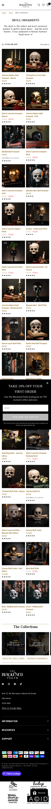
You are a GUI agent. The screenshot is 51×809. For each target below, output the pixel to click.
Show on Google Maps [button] (12, 708)
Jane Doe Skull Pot (33, 491)
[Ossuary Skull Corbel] (37, 515)
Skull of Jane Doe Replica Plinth (11, 230)
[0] (47, 5)
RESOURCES (8, 729)
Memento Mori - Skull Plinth (36, 305)
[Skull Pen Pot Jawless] (37, 364)
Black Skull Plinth (32, 568)
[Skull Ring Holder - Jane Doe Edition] (13, 438)
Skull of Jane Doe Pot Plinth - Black (12, 268)
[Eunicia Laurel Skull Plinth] (13, 328)
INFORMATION (10, 721)
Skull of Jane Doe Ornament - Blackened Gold (36, 454)
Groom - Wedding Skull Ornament (34, 608)
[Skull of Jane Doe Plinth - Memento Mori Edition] (13, 515)
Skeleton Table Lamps (13, 659)
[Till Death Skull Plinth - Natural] (13, 476)
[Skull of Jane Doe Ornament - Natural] (13, 98)
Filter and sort (11, 44)
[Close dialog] (47, 383)
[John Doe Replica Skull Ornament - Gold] (37, 98)
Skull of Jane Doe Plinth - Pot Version (37, 268)
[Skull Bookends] (13, 364)
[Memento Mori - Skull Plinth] (37, 290)
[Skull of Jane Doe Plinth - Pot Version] (37, 252)
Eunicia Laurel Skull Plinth (11, 343)
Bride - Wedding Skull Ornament (13, 607)
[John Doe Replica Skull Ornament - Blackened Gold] (13, 290)
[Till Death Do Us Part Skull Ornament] (37, 60)
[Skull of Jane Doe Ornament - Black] (37, 136)
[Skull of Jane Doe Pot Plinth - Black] (13, 252)
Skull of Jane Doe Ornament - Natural (12, 114)
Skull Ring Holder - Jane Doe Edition (12, 454)
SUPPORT (7, 738)
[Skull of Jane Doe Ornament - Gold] (13, 175)
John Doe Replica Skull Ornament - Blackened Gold (12, 306)
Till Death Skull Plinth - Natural (13, 491)
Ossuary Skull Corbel (33, 530)
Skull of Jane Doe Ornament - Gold (12, 192)
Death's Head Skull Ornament (36, 343)
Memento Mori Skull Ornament (37, 191)
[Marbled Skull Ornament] (13, 136)
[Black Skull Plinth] (37, 553)
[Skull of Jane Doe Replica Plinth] (13, 214)
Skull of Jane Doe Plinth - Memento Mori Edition (11, 531)
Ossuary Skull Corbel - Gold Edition (12, 569)
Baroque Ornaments (37, 659)
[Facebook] (4, 684)
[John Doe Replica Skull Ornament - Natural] (13, 60)
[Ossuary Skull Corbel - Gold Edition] (13, 553)
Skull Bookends (7, 379)
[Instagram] (10, 684)
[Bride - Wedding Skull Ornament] (13, 591)
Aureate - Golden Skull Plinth (36, 229)
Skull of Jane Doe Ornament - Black (36, 153)
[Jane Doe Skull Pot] (37, 476)
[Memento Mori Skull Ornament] (37, 175)
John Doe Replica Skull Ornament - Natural (10, 76)
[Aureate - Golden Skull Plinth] (37, 214)
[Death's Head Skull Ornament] (37, 328)
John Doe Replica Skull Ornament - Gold (34, 114)
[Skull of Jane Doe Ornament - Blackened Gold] (37, 438)
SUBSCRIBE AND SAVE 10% (25, 417)
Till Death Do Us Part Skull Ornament (36, 76)
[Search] (39, 5)
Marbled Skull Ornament (10, 152)
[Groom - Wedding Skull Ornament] (37, 591)
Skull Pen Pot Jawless (34, 379)
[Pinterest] (16, 684)
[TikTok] (22, 684)
